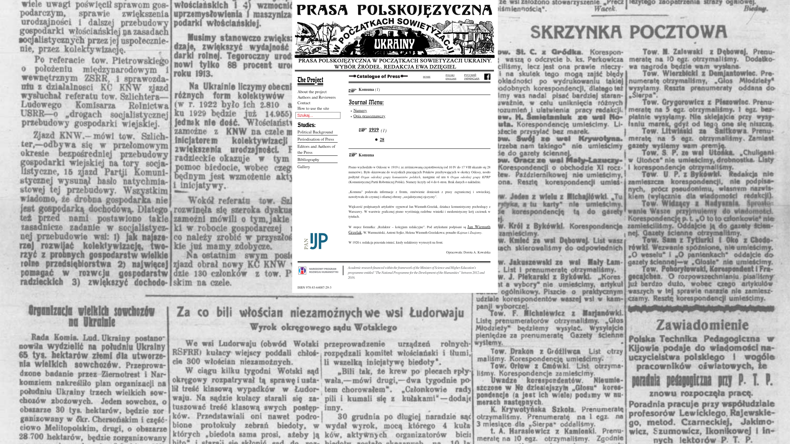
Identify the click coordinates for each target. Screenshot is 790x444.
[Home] (395, 70)
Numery (360, 110)
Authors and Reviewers (316, 97)
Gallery (303, 166)
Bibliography (308, 159)
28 (382, 139)
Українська (471, 78)
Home (426, 76)
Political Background (315, 132)
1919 (374, 129)
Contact (303, 102)
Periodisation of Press (315, 139)
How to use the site (313, 108)
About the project (312, 91)
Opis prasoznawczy (369, 116)
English (451, 78)
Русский (470, 75)
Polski (450, 75)
